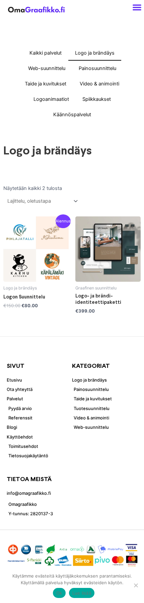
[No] (135, 585)
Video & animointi (99, 84)
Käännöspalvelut (72, 115)
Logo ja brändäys (95, 53)
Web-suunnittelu (46, 68)
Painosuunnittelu (97, 68)
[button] (137, 7)
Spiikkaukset (96, 99)
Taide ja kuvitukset (45, 84)
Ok (59, 593)
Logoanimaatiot (51, 99)
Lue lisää (81, 593)
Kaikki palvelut (45, 53)
